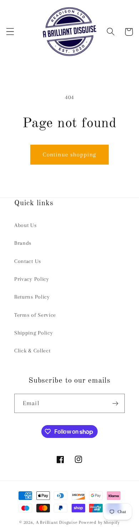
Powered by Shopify (99, 522)
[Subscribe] (115, 403)
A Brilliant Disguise (57, 522)
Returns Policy (32, 297)
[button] (10, 32)
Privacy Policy (31, 279)
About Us (25, 225)
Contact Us (27, 261)
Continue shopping (70, 154)
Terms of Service (35, 315)
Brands (22, 243)
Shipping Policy (33, 333)
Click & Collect (32, 350)
